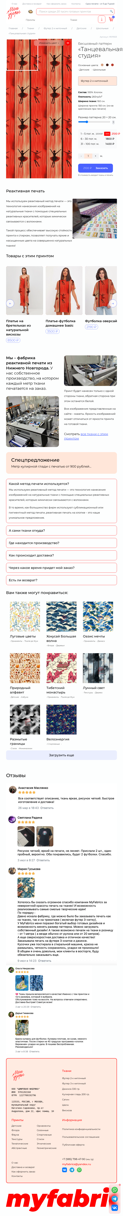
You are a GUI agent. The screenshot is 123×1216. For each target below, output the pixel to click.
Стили (40, 1139)
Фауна (15, 1134)
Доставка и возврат (31, 4)
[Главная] (36, 1075)
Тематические (20, 1143)
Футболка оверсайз (102, 321)
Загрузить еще (61, 755)
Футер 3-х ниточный (74, 1083)
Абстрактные (19, 1148)
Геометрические (47, 1148)
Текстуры (17, 1139)
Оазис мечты (94, 636)
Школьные (99, 69)
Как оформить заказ (56, 4)
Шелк (65, 1105)
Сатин (65, 1099)
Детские (84, 69)
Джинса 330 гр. (71, 1088)
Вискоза (67, 1110)
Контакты (76, 4)
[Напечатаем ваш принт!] (102, 19)
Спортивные (44, 1134)
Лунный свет (94, 688)
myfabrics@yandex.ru (76, 1164)
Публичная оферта (73, 1144)
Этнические (44, 1143)
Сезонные (43, 1130)
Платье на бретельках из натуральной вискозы (18, 327)
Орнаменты (44, 1125)
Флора (15, 1130)
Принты (18, 1120)
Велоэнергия (57, 739)
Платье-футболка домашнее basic (60, 323)
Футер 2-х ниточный (74, 1078)
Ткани (66, 1071)
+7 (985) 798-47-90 (78, 1159)
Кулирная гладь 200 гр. (76, 1094)
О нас (14, 4)
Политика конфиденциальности (81, 1129)
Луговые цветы (23, 636)
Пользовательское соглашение (80, 1137)
